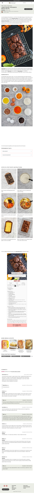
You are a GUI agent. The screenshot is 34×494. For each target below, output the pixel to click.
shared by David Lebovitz (5, 20)
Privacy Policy (25, 485)
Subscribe (13, 489)
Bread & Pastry (9, 5)
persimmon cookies (15, 18)
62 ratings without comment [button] (15, 371)
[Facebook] (4, 486)
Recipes (5, 5)
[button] (1, 10)
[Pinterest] (7, 486)
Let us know (16, 325)
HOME (2, 5)
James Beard (3, 68)
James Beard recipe (18, 251)
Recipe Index (14, 485)
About (13, 486)
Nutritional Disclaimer (26, 486)
